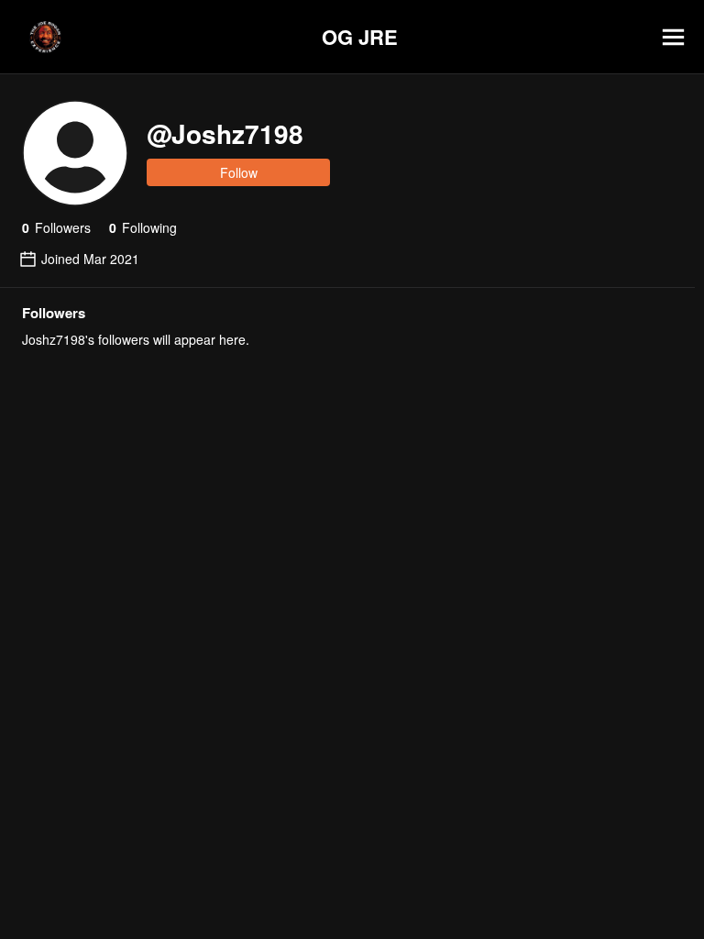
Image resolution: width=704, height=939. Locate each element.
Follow (239, 172)
